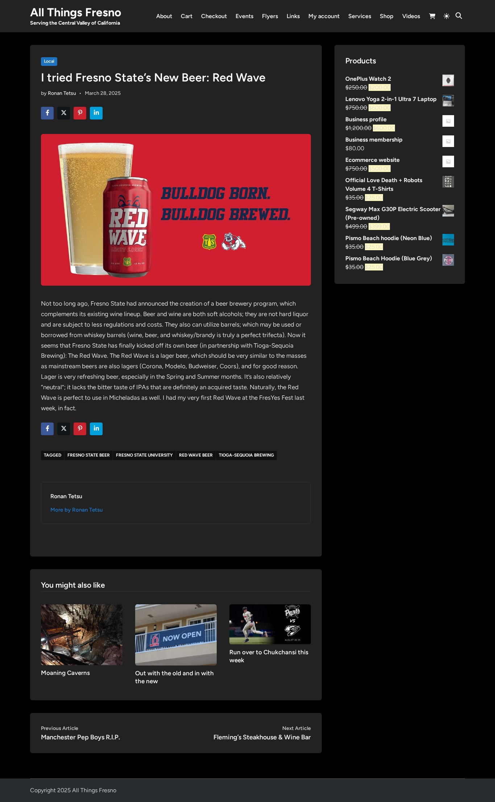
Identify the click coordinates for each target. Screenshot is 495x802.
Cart (186, 16)
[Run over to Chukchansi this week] (270, 623)
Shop (387, 16)
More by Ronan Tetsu (76, 510)
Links (293, 16)
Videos (411, 16)
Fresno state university (144, 455)
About (164, 16)
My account (324, 16)
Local (49, 61)
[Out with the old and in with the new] (176, 634)
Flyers (270, 16)
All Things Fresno (75, 12)
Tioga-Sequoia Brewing (246, 455)
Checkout (214, 16)
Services (359, 16)
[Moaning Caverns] (81, 634)
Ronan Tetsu (62, 93)
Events (244, 16)
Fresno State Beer (88, 455)
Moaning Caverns (65, 672)
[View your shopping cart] (432, 17)
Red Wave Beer (196, 455)
